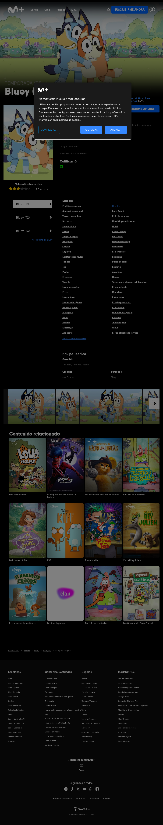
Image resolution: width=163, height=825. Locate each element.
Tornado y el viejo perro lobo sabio (129, 282)
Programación (88, 741)
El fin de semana (120, 216)
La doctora (117, 246)
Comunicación (124, 741)
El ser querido (51, 679)
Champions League (90, 683)
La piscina (117, 257)
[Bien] (22, 188)
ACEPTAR (116, 129)
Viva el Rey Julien (132, 560)
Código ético (123, 696)
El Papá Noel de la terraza (125, 332)
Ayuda (81, 770)
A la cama (67, 332)
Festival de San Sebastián (56, 727)
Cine (47, 9)
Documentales (14, 732)
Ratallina (116, 317)
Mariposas (67, 241)
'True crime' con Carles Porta (57, 723)
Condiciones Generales (128, 692)
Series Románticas (16, 723)
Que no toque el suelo (73, 211)
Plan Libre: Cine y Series (128, 710)
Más (74, 9)
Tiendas (66, 261)
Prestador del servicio (62, 798)
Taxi (64, 267)
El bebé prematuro (121, 302)
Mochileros (117, 292)
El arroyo (67, 277)
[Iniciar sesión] (152, 9)
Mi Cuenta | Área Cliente (128, 688)
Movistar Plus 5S (52, 745)
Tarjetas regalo (124, 737)
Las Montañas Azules (72, 257)
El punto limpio (119, 287)
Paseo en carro (120, 261)
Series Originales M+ (17, 719)
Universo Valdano (89, 701)
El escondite (118, 307)
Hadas (115, 277)
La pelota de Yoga (121, 241)
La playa (116, 267)
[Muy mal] (10, 188)
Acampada (67, 312)
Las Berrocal (50, 705)
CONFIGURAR (49, 129)
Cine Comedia (14, 692)
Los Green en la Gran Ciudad (138, 623)
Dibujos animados (52, 732)
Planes (121, 714)
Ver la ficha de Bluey (42, 239)
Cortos (11, 701)
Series (34, 9)
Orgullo (11, 741)
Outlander (49, 692)
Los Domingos (51, 688)
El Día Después (88, 696)
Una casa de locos (18, 494)
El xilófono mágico (71, 206)
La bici (65, 231)
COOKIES (106, 798)
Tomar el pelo (119, 322)
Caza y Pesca (50, 741)
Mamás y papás (70, 307)
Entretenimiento (15, 737)
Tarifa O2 (122, 732)
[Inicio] (16, 9)
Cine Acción (13, 696)
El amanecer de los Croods (22, 623)
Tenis (84, 710)
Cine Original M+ (15, 683)
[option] (32, 406)
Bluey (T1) (22, 204)
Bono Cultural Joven (127, 728)
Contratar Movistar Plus (128, 701)
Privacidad (94, 798)
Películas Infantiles (16, 710)
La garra (66, 251)
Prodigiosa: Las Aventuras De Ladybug (61, 495)
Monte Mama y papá (122, 312)
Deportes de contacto (91, 723)
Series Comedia (15, 728)
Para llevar (117, 236)
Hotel (115, 226)
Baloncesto (86, 705)
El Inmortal (49, 701)
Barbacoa (67, 221)
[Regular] (18, 188)
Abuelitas (117, 272)
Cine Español (13, 688)
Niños (65, 317)
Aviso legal (80, 798)
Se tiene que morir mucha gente (59, 696)
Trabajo (66, 282)
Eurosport (86, 728)
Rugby (84, 714)
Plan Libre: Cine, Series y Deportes (133, 705)
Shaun (115, 327)
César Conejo (119, 231)
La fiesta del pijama (72, 302)
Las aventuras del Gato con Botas (102, 494)
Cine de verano (14, 705)
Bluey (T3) (23, 231)
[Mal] (14, 188)
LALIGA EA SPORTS (89, 688)
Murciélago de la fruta (123, 221)
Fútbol (61, 9)
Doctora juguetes (56, 623)
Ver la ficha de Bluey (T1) (74, 338)
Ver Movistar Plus (125, 679)
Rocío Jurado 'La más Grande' (58, 718)
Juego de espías (70, 236)
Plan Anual (122, 723)
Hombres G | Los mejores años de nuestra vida (63, 712)
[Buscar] (108, 9)
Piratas (65, 272)
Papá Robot (118, 211)
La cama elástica (70, 287)
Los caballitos (69, 226)
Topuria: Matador (89, 719)
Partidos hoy (87, 737)
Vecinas (66, 322)
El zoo (65, 292)
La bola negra (51, 683)
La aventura (68, 297)
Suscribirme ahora (130, 9)
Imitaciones (118, 297)
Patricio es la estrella (134, 494)
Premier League (88, 692)
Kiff (49, 560)
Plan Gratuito (124, 719)
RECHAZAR (91, 129)
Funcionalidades (125, 683)
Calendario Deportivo (91, 732)
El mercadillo (119, 251)
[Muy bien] (26, 188)
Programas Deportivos (54, 736)
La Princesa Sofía (18, 560)
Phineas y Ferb (92, 560)
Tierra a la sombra (71, 216)
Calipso (66, 246)
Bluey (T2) (23, 217)
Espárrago (67, 327)
